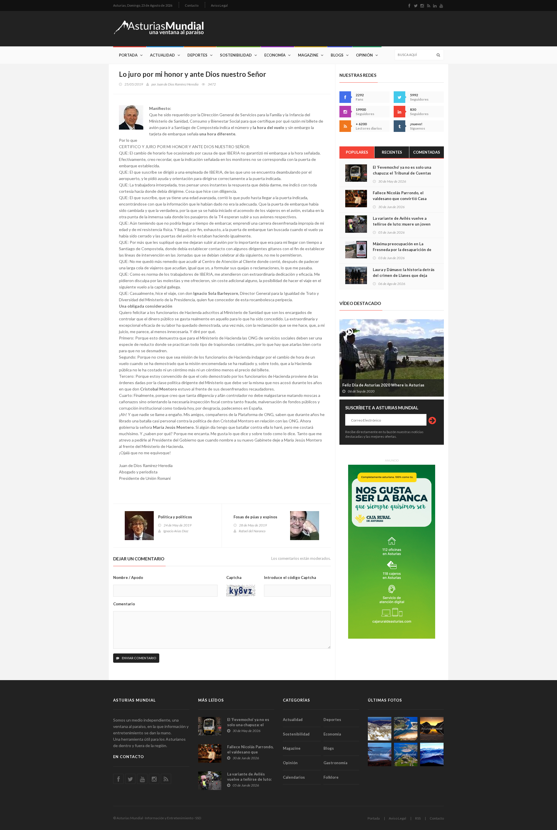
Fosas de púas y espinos (255, 517)
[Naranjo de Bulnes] (379, 728)
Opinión (364, 55)
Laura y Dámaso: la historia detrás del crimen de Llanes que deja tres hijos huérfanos (404, 275)
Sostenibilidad (236, 55)
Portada (128, 55)
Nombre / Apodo (128, 577)
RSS (418, 818)
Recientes (392, 152)
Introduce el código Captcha (290, 577)
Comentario (124, 604)
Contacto (191, 5)
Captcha (233, 577)
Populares (357, 152)
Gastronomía (335, 762)
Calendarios (294, 777)
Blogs (337, 55)
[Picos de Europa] (432, 754)
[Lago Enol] (432, 728)
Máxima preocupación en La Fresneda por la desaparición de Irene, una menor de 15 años (402, 249)
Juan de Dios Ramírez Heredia (177, 84)
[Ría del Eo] (405, 754)
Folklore (331, 777)
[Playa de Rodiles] (405, 728)
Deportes (197, 55)
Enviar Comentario (138, 658)
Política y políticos (175, 517)
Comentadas (426, 152)
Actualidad (162, 55)
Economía (274, 55)
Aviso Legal (219, 5)
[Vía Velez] (379, 754)
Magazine (308, 55)
